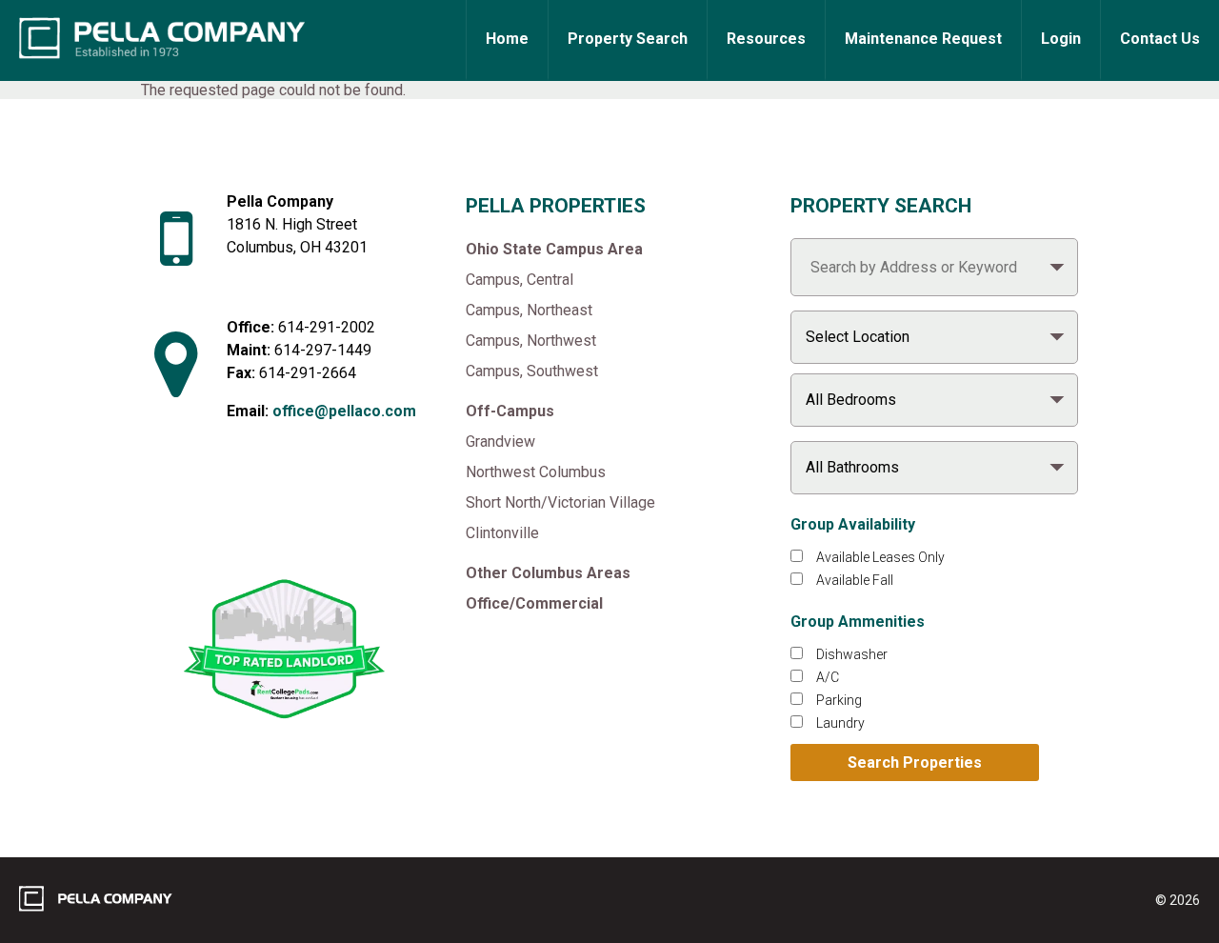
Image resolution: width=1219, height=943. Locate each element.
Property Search (628, 39)
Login (1061, 39)
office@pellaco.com (344, 411)
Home (507, 39)
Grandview (500, 441)
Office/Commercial (534, 603)
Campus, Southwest (532, 371)
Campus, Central (519, 280)
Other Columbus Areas (548, 573)
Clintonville (502, 533)
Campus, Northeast (529, 310)
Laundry (840, 723)
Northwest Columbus (536, 472)
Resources (766, 39)
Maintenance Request (923, 39)
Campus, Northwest (531, 340)
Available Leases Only (880, 557)
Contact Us (1160, 39)
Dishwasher (852, 654)
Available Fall (854, 580)
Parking (839, 700)
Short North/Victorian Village (560, 502)
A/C (827, 677)
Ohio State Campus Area (554, 249)
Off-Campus (510, 411)
